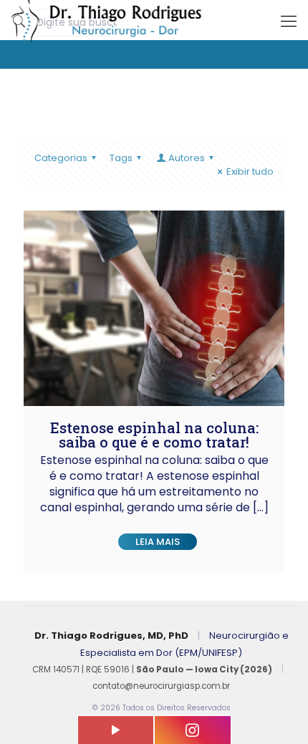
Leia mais (157, 542)
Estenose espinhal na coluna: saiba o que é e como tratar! (154, 434)
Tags (121, 158)
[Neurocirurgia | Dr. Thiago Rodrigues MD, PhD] (154, 18)
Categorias (60, 158)
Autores (186, 158)
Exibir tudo (250, 171)
